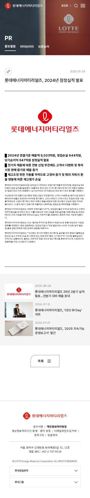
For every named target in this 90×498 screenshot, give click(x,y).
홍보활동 (10, 46)
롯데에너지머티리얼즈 (24, 6)
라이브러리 (27, 46)
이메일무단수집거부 (65, 431)
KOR (65, 5)
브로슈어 (43, 46)
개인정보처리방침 (57, 426)
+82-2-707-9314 (51, 451)
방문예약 (53, 435)
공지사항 (38, 426)
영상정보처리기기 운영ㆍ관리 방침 (31, 431)
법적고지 (39, 435)
